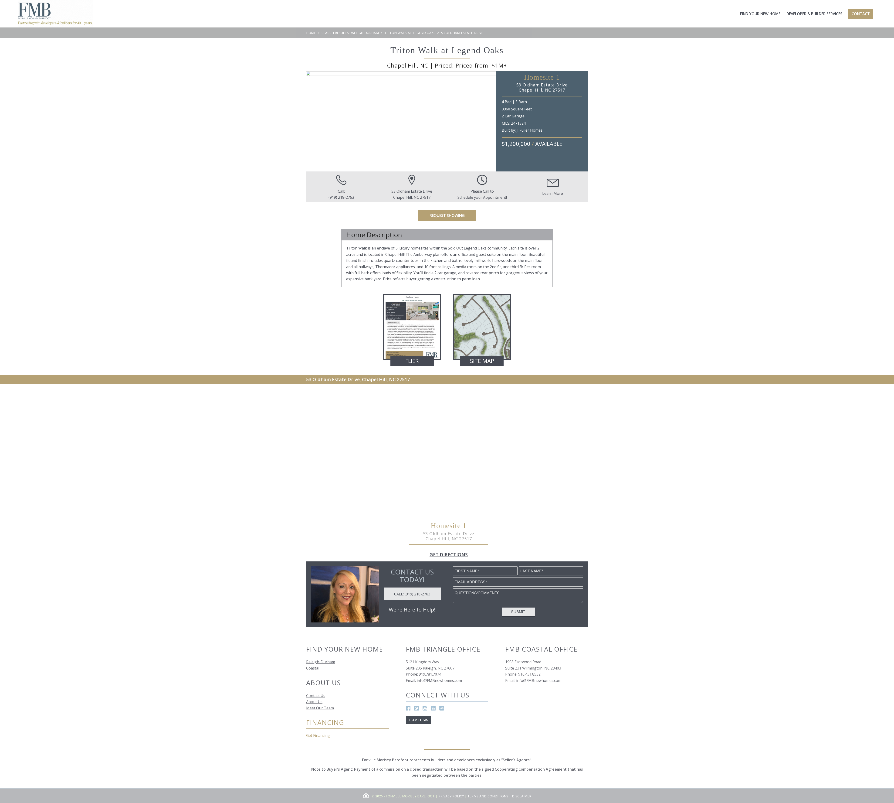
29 (457, 166)
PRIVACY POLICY (451, 796)
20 (415, 166)
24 (433, 166)
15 (391, 166)
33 (475, 166)
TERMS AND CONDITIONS (487, 796)
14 (387, 166)
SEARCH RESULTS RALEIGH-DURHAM (350, 33)
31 (466, 166)
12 (377, 166)
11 (373, 166)
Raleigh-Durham (320, 661)
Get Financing (318, 735)
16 (396, 166)
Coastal (312, 668)
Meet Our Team (320, 708)
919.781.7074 (430, 674)
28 (452, 166)
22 (424, 166)
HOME (311, 33)
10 (368, 166)
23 (429, 166)
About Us (314, 701)
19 (410, 166)
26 (443, 166)
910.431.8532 (529, 674)
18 (405, 166)
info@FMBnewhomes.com (439, 680)
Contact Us (315, 695)
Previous (317, 121)
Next (485, 121)
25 (438, 166)
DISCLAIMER (521, 796)
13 (382, 166)
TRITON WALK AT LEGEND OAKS (409, 33)
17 (401, 166)
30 (461, 166)
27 (447, 166)
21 (419, 166)
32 (471, 166)
